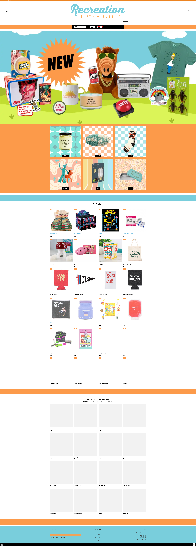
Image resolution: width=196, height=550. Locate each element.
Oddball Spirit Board (77, 457)
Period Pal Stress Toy (77, 264)
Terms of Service (98, 539)
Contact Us (98, 534)
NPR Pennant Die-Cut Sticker (78, 294)
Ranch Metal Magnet (53, 324)
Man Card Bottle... (126, 513)
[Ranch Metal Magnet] (61, 309)
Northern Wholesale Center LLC (128, 233)
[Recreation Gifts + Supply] (98, 11)
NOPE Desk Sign (101, 428)
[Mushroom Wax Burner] (61, 250)
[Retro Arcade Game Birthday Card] (110, 220)
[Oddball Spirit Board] (85, 444)
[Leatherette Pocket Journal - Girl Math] (134, 339)
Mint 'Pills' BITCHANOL (127, 234)
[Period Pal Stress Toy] (85, 250)
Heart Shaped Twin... (77, 485)
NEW (69, 23)
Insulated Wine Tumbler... (78, 513)
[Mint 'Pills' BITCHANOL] (134, 220)
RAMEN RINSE (101, 264)
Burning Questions (98, 537)
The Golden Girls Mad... (78, 353)
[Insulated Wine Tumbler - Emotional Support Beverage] (85, 500)
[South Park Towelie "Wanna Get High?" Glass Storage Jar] (85, 309)
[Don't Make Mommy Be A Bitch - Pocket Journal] (85, 368)
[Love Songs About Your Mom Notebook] (110, 279)
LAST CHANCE (125, 23)
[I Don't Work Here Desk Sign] (61, 444)
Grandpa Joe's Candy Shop (53, 233)
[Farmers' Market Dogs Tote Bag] (134, 250)
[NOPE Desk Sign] (110, 415)
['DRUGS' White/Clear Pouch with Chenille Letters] (110, 368)
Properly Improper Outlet (127, 352)
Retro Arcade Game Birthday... (103, 234)
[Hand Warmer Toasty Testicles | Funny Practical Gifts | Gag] (110, 444)
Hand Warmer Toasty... (102, 457)
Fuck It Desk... (52, 428)
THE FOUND (100, 233)
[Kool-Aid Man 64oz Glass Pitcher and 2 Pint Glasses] (110, 339)
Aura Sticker (125, 383)
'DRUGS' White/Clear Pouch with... (104, 383)
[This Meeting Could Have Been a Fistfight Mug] (61, 500)
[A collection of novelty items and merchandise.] (98, 77)
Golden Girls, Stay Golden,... (54, 234)
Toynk (75, 322)
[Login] (183, 11)
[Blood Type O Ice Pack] (134, 309)
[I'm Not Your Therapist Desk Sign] (134, 415)
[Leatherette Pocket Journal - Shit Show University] (61, 368)
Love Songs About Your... (103, 294)
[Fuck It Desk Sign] (61, 415)
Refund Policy (98, 540)
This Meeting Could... (53, 513)
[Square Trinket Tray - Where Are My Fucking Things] (110, 472)
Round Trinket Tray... (126, 485)
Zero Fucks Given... (77, 428)
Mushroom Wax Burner (53, 264)
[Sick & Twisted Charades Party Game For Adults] (61, 339)
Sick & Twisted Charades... (54, 353)
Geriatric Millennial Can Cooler (128, 294)
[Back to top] (194, 547)
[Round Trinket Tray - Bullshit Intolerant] (134, 472)
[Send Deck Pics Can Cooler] (61, 279)
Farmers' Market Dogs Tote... (127, 264)
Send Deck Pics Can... (53, 294)
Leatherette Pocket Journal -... (127, 353)
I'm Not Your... (125, 428)
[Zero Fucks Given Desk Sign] (85, 415)
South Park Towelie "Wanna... (78, 324)
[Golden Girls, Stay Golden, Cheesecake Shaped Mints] (61, 220)
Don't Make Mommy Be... (78, 383)
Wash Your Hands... (53, 485)
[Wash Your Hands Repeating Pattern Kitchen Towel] (61, 472)
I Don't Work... (52, 457)
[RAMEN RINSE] (110, 250)
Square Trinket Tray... (102, 485)
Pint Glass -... (101, 513)
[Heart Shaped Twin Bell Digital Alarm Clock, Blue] (85, 472)
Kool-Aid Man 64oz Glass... (103, 353)
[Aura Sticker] (134, 368)
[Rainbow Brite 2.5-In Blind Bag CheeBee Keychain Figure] (110, 309)
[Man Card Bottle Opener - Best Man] (134, 500)
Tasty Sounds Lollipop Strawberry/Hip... (80, 234)
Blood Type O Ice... (126, 324)
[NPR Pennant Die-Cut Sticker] (85, 279)
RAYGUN (51, 292)
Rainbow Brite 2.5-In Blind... (103, 324)
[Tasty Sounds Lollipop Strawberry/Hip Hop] (85, 220)
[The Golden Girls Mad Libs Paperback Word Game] (85, 339)
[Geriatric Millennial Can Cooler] (134, 279)
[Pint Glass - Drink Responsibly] (110, 500)
